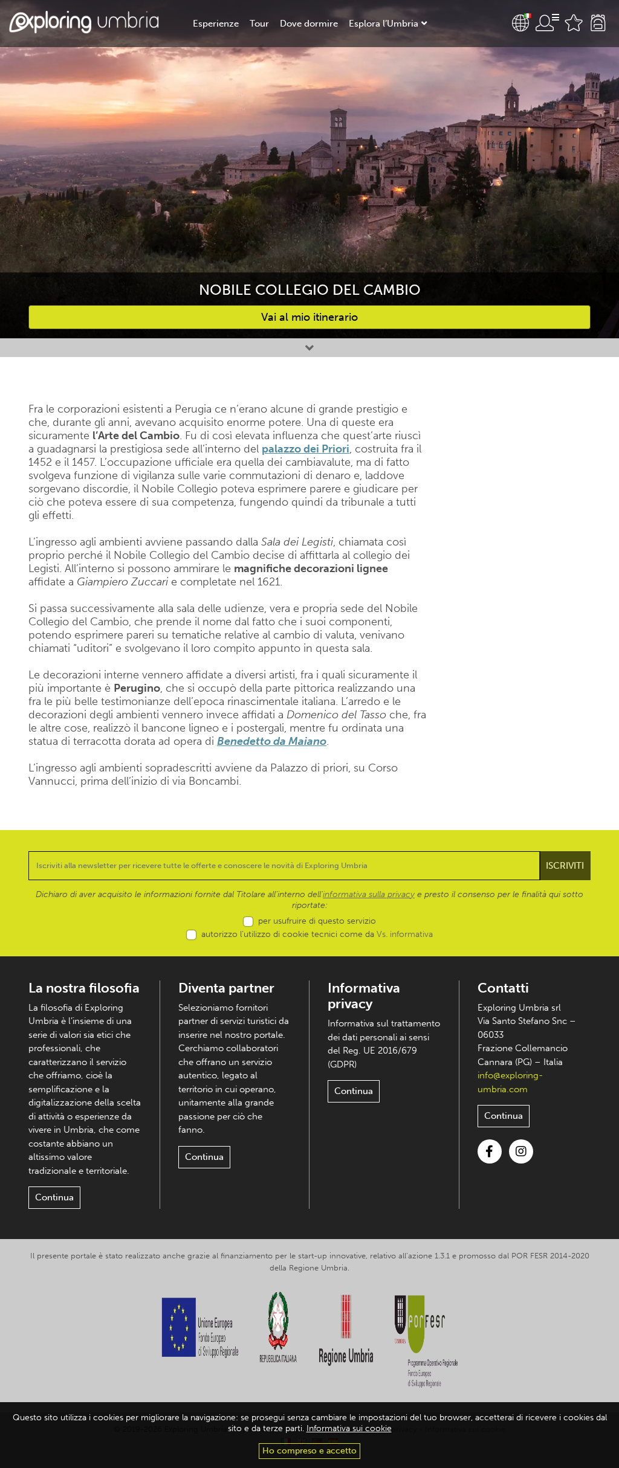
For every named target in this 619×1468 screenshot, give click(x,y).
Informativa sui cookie (349, 1428)
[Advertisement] (527, 583)
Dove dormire (309, 23)
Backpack (598, 23)
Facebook (490, 1151)
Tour (259, 23)
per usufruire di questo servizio (317, 921)
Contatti (503, 988)
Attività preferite (573, 23)
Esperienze (216, 23)
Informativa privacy (364, 996)
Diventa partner (226, 988)
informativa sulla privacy (369, 894)
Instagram (521, 1151)
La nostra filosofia (84, 988)
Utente (547, 23)
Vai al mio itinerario (309, 317)
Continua (54, 1197)
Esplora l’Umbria (383, 23)
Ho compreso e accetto (309, 1451)
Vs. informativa (405, 934)
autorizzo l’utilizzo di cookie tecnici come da (317, 934)
